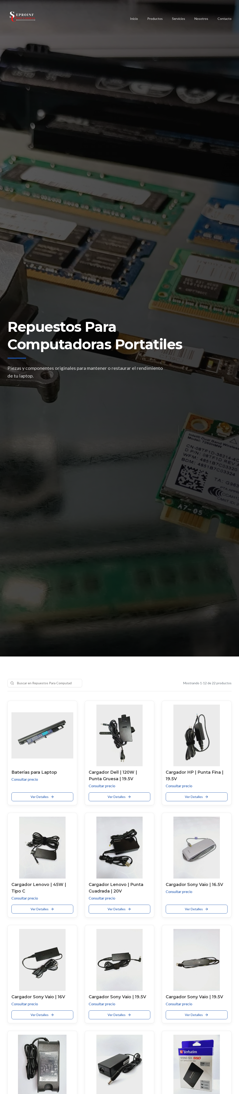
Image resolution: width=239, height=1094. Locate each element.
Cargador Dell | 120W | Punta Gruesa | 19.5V (113, 775)
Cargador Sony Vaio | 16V (38, 996)
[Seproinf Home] (22, 19)
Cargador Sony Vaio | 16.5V (194, 884)
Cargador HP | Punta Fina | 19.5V (194, 775)
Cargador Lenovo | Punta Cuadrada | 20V (116, 888)
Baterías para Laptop (34, 772)
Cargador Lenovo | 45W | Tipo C (38, 888)
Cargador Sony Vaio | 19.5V (117, 996)
